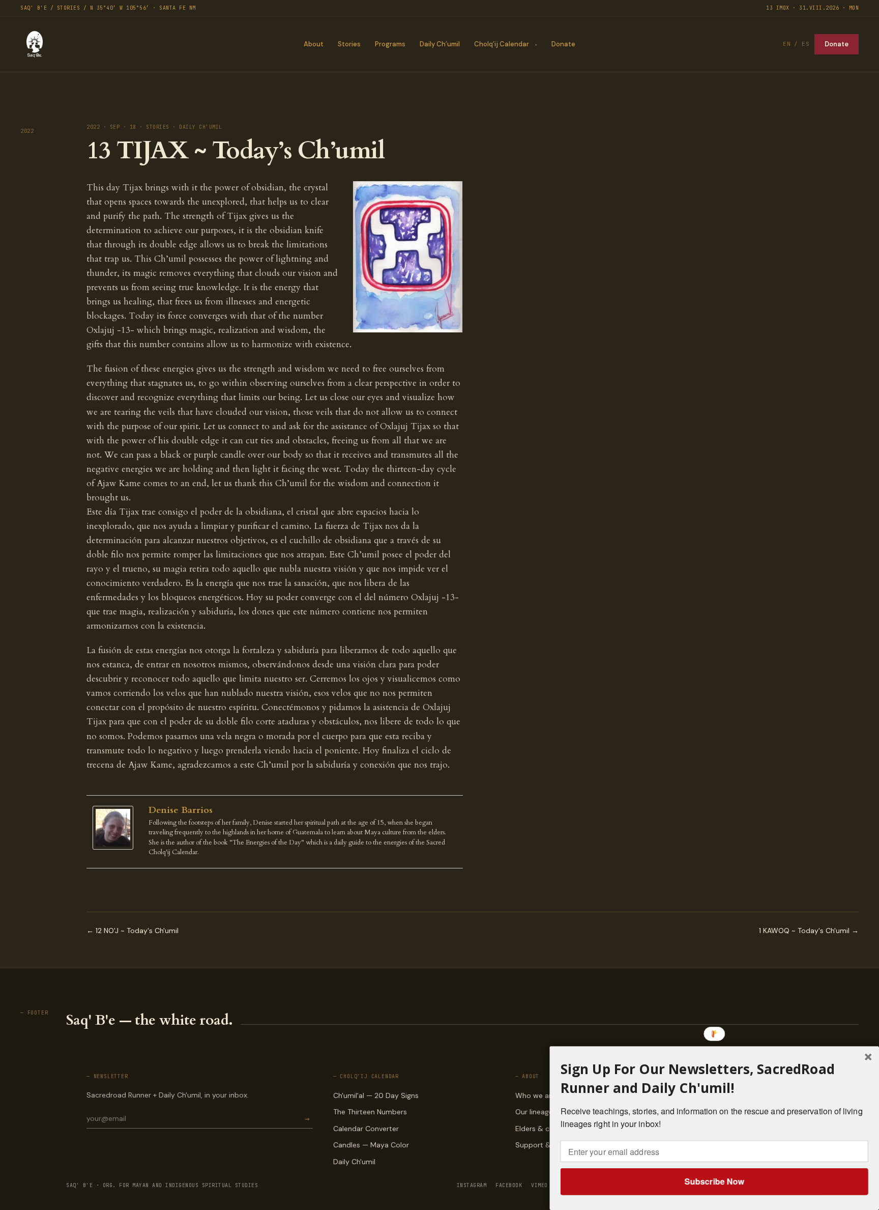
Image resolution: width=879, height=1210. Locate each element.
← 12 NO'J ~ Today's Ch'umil (132, 930)
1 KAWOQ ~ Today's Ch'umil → (809, 930)
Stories (349, 44)
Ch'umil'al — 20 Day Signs (376, 1095)
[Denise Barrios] (115, 828)
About (314, 44)
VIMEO (539, 1185)
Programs (390, 44)
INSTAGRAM (472, 1185)
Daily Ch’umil (440, 44)
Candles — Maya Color (371, 1144)
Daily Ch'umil (354, 1161)
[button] (714, 1078)
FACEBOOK (508, 1185)
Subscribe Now (714, 1181)
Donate (563, 44)
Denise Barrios (181, 810)
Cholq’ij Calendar (501, 44)
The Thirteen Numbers (370, 1111)
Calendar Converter (366, 1128)
